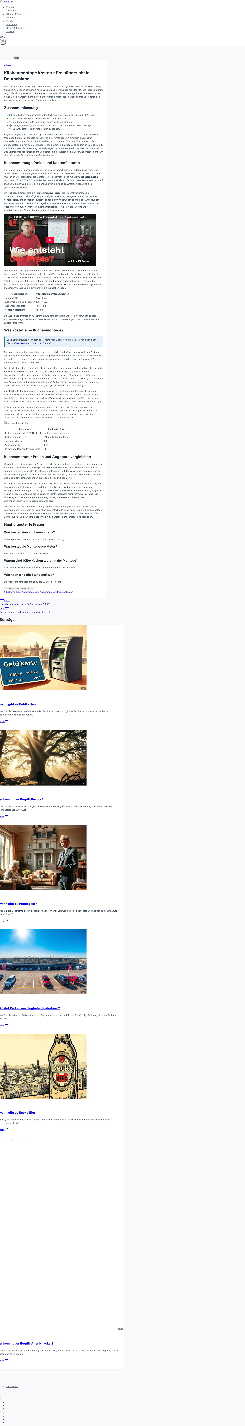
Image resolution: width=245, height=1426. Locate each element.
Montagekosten (64, 592)
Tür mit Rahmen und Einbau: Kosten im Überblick (25, 610)
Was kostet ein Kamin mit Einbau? (33, 343)
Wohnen (10, 17)
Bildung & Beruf (14, 14)
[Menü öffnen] (3, 42)
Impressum (12, 1386)
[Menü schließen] (0, 1397)
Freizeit (10, 7)
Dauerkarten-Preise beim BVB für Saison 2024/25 (25, 602)
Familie (10, 21)
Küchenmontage (29, 592)
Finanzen (11, 10)
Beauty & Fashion (15, 28)
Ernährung (11, 24)
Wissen (10, 31)
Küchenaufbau (12, 592)
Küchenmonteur (47, 592)
